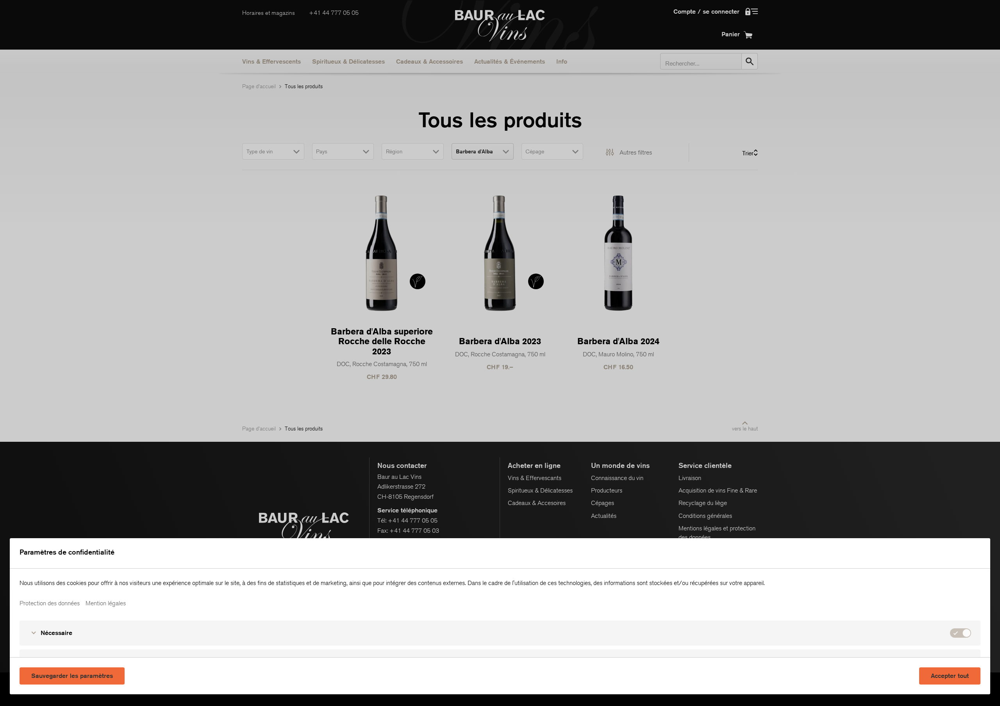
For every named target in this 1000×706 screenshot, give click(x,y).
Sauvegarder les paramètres (72, 675)
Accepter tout (950, 675)
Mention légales (106, 603)
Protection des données (50, 603)
